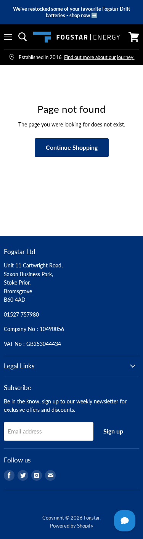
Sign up (113, 431)
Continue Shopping (72, 147)
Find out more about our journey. (99, 57)
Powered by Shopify (71, 526)
